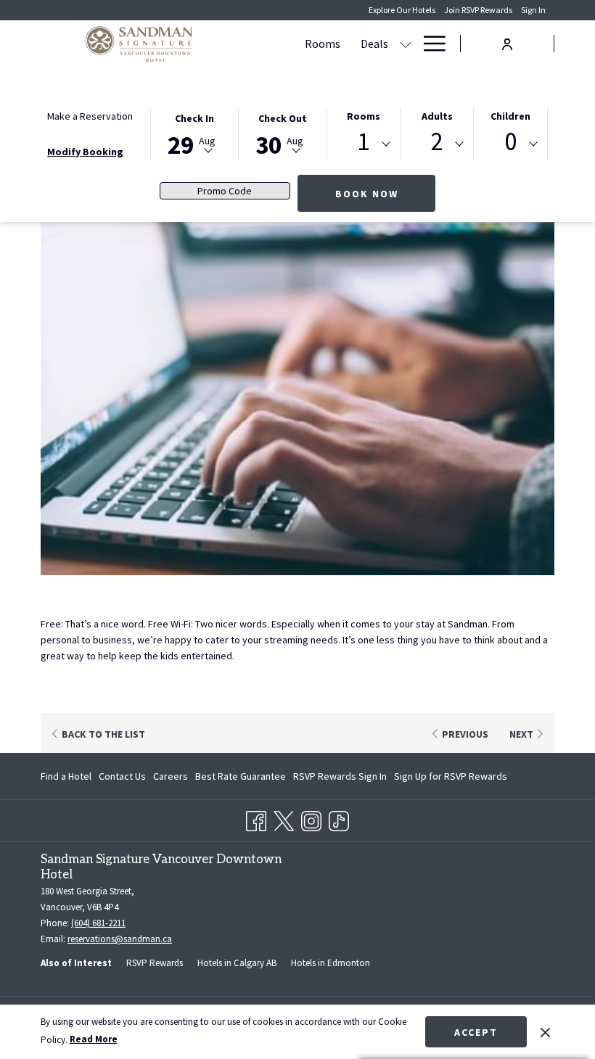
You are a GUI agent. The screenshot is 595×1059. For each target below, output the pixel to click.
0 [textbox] (510, 141)
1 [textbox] (363, 141)
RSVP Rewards (154, 963)
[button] (194, 132)
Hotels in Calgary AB (236, 963)
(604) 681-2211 (98, 923)
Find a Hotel (66, 776)
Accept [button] (476, 1032)
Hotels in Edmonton (330, 963)
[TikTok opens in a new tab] (339, 818)
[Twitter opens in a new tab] (284, 818)
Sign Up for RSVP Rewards (450, 779)
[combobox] (363, 144)
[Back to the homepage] (139, 43)
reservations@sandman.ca (119, 939)
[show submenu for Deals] (405, 43)
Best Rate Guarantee (240, 776)
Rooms (363, 116)
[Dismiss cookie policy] (545, 1031)
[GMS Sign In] (507, 42)
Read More (94, 1039)
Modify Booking (85, 151)
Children (510, 116)
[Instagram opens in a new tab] (311, 818)
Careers (170, 776)
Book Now (366, 193)
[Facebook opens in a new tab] (256, 818)
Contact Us (122, 776)
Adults (437, 116)
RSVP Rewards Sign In (340, 779)
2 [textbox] (437, 141)
